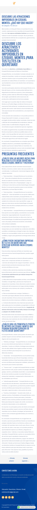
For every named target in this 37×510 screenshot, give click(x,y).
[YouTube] (12, 497)
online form (11, 483)
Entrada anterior (11, 458)
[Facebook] (3, 497)
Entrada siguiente (25, 458)
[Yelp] (9, 497)
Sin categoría (5, 25)
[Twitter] (6, 497)
